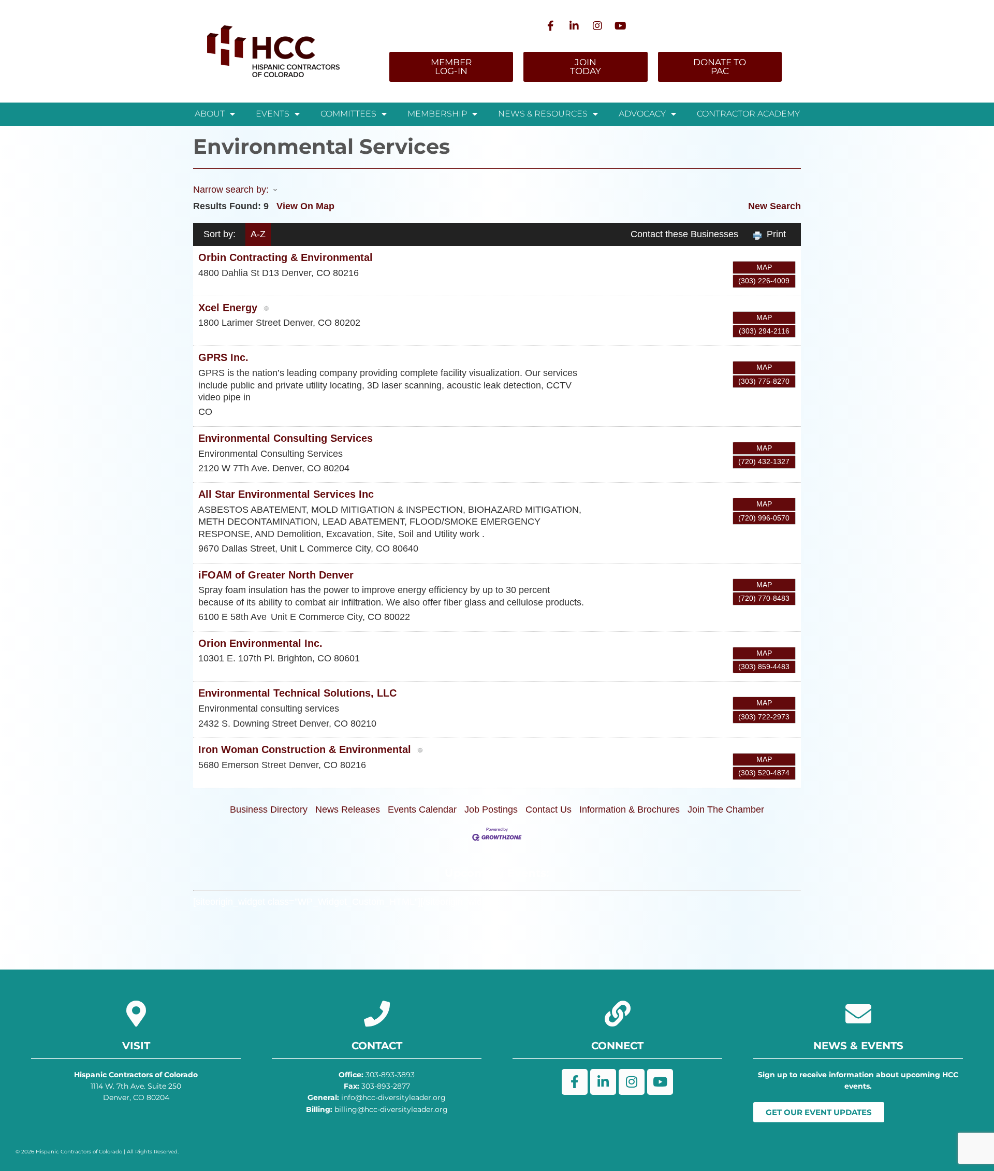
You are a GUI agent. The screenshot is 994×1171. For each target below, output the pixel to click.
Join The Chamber (726, 809)
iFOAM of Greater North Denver (276, 575)
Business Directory (269, 809)
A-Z (258, 234)
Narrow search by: (231, 189)
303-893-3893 (377, 1074)
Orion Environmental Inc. (260, 643)
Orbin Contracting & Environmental (285, 257)
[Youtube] (620, 26)
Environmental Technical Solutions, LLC (297, 693)
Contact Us (548, 809)
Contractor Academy (748, 114)
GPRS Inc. (223, 357)
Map (764, 267)
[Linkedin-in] (574, 26)
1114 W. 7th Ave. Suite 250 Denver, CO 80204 (136, 1086)
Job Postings (491, 809)
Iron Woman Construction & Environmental (304, 749)
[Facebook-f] (550, 26)
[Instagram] (597, 26)
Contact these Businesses (684, 234)
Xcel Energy (227, 307)
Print (776, 234)
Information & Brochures (629, 809)
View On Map (305, 206)
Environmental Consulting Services (285, 438)
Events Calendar (422, 809)
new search (774, 206)
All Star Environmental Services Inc (286, 494)
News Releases (347, 809)
